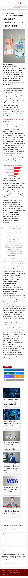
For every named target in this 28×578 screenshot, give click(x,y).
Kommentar (6, 534)
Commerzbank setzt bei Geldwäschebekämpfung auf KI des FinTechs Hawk (12, 423)
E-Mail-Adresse (6, 551)
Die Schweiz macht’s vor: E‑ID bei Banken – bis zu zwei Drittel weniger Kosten (11, 511)
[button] (9, 370)
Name (6, 547)
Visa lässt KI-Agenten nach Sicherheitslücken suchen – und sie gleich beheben (11, 489)
